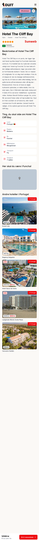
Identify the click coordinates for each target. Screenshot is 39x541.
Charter (10, 37)
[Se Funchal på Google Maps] (19, 179)
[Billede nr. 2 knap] (17, 27)
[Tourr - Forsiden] (8, 4)
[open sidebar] (35, 4)
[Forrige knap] (6, 18)
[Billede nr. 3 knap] (19, 27)
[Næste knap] (32, 18)
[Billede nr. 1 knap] (16, 27)
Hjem (3, 37)
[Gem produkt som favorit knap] (33, 11)
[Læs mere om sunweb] (31, 41)
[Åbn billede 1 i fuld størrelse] (19, 18)
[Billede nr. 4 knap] (21, 27)
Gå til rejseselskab (27, 537)
